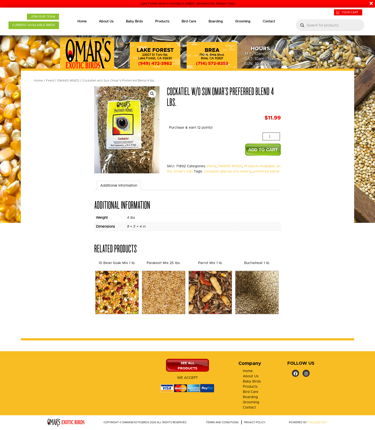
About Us (106, 21)
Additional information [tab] (118, 185)
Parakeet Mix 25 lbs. (164, 263)
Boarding (216, 21)
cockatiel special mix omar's (227, 171)
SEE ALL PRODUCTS (187, 365)
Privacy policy (254, 422)
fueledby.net (317, 422)
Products (162, 21)
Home (82, 21)
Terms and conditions (222, 422)
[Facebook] (295, 373)
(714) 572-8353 (212, 63)
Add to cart (263, 149)
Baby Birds (134, 21)
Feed (50, 80)
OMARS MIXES (68, 80)
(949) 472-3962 (155, 63)
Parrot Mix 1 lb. (210, 263)
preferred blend (266, 171)
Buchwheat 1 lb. (257, 263)
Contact (269, 21)
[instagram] (306, 373)
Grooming (242, 21)
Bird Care (189, 21)
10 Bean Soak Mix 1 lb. (117, 263)
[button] (152, 94)
